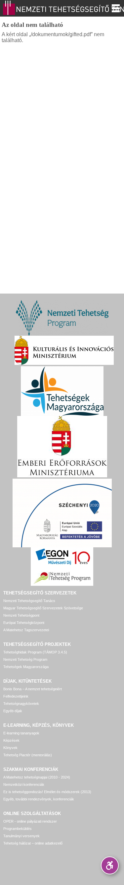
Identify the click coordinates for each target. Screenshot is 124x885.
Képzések (11, 740)
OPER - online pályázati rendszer (30, 821)
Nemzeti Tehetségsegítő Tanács (29, 601)
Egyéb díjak (12, 711)
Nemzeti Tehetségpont (21, 615)
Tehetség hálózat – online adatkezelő (32, 843)
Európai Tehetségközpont (23, 623)
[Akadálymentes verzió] (110, 865)
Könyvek (10, 748)
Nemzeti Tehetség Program (25, 659)
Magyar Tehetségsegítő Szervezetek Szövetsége (43, 608)
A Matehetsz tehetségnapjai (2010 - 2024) (36, 777)
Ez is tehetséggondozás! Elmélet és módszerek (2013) (47, 792)
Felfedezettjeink (15, 696)
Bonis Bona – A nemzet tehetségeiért (32, 689)
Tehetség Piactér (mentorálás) (27, 755)
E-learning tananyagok (21, 733)
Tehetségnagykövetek (21, 704)
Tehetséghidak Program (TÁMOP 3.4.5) (35, 652)
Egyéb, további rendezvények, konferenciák (38, 799)
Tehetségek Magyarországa (26, 667)
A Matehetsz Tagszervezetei (26, 630)
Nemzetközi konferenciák (23, 784)
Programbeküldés (17, 829)
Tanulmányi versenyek (21, 836)
